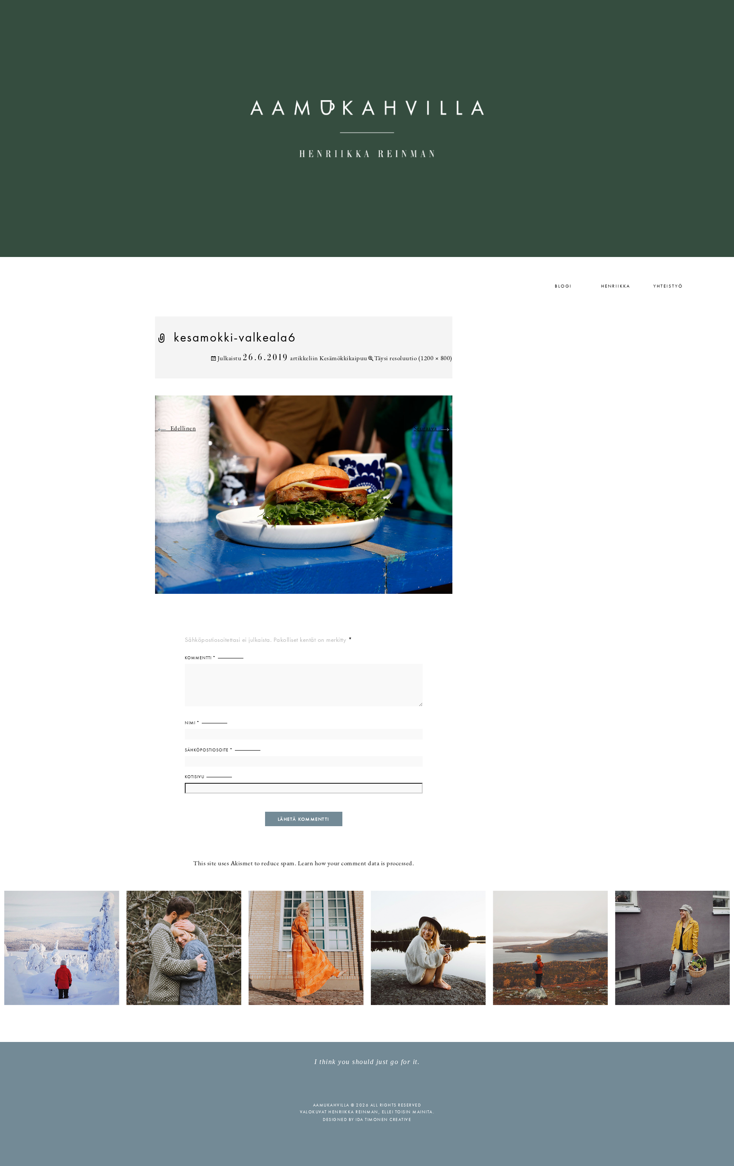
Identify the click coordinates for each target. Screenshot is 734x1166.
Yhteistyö (668, 286)
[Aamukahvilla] (367, 128)
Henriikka (615, 286)
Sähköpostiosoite (209, 750)
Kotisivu (194, 776)
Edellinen (175, 429)
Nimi (192, 723)
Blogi (563, 286)
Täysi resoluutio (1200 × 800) (413, 359)
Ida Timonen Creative (383, 1119)
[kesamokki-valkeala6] (303, 500)
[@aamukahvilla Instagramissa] (367, 947)
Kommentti (200, 658)
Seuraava (433, 429)
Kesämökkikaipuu (343, 359)
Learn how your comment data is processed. (356, 864)
